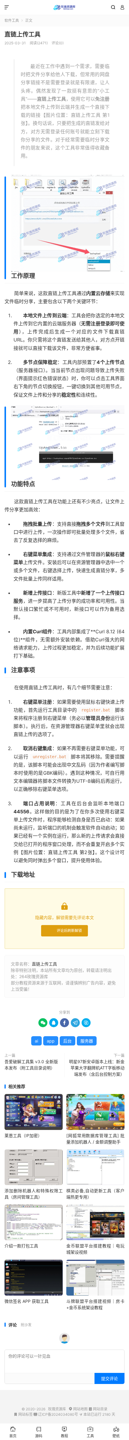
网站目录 (97, 1409)
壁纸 (116, 1432)
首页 (12, 1432)
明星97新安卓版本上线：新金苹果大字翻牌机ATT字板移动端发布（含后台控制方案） (96, 1068)
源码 (38, 1432)
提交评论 (109, 1378)
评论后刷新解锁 (69, 930)
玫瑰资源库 (64, 7)
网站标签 (23, 1414)
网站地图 (78, 1409)
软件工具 (11, 20)
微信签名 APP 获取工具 (26, 1301)
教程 (64, 1432)
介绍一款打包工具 (21, 1245)
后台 (67, 1040)
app (51, 1040)
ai (36, 1040)
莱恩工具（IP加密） (23, 1135)
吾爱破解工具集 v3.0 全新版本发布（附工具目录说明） (31, 1064)
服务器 (86, 1040)
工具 (90, 1432)
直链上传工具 (22, 34)
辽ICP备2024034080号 (56, 1414)
